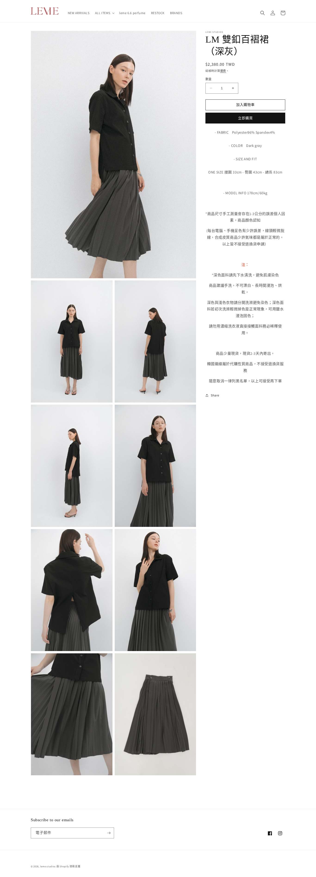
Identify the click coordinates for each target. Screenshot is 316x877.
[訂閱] (109, 833)
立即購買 (245, 118)
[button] (104, 13)
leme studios (48, 866)
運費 (223, 71)
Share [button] (215, 395)
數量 (208, 79)
